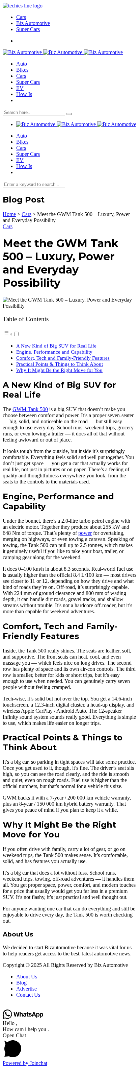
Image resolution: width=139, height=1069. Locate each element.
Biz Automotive (33, 23)
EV (20, 88)
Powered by (25, 1063)
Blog (21, 982)
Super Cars (28, 29)
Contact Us (28, 995)
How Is (24, 94)
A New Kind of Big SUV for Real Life (56, 346)
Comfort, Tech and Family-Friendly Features (63, 358)
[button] (69, 1046)
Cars (21, 17)
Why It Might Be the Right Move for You (59, 370)
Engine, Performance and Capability (54, 352)
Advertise (26, 989)
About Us (26, 976)
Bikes (22, 70)
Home (9, 214)
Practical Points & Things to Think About (59, 364)
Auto (21, 64)
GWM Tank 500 (30, 409)
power (85, 533)
